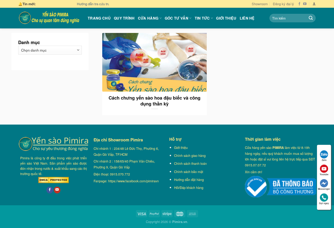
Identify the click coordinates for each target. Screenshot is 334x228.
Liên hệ (247, 18)
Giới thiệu (226, 18)
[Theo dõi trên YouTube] (305, 4)
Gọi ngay (324, 203)
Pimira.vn (179, 221)
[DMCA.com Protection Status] (53, 180)
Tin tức (202, 18)
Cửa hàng (148, 18)
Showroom (260, 3)
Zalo (324, 160)
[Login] (314, 4)
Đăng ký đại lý (283, 3)
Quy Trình (124, 18)
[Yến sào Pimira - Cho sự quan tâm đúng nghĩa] (49, 18)
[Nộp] (311, 18)
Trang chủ (99, 18)
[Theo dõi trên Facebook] (299, 4)
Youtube (324, 174)
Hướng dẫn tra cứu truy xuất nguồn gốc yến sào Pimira (107, 3)
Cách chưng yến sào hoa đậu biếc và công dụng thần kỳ (154, 101)
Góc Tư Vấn (176, 18)
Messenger (324, 188)
